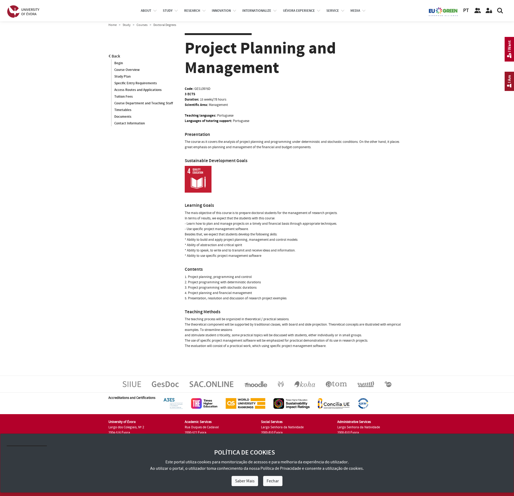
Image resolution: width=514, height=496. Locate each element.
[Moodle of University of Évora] (255, 383)
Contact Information (129, 123)
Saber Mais (245, 481)
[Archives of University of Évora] (336, 383)
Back (115, 56)
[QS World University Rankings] (245, 403)
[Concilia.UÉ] (334, 403)
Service (332, 10)
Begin (118, 63)
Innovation (221, 10)
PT (466, 10)
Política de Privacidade (280, 468)
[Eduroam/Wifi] (366, 383)
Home (112, 25)
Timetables (122, 110)
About (146, 10)
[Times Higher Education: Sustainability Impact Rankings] (291, 403)
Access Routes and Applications (138, 89)
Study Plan (122, 76)
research (192, 10)
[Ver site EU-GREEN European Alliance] (443, 11)
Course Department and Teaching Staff (143, 103)
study (167, 10)
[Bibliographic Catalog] (304, 383)
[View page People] (477, 11)
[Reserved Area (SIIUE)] (488, 11)
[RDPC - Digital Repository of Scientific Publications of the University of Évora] (281, 383)
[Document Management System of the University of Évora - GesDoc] (165, 383)
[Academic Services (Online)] (211, 383)
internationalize (256, 10)
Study (127, 25)
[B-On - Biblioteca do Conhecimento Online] (388, 383)
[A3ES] (173, 403)
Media (355, 10)
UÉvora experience (299, 10)
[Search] (500, 11)
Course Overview (127, 69)
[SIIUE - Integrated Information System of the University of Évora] (132, 383)
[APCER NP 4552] (363, 403)
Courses (142, 25)
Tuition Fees (123, 96)
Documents (122, 116)
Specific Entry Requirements (135, 83)
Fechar (273, 481)
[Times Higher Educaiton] (204, 403)
